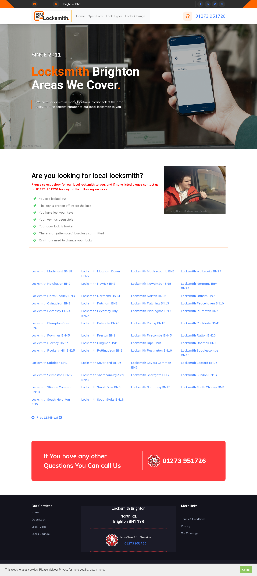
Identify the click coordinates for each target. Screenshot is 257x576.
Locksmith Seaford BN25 (199, 363)
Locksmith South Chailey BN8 (202, 387)
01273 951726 (210, 16)
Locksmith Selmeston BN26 (51, 375)
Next (55, 417)
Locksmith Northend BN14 (100, 296)
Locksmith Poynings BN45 (50, 335)
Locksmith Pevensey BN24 (50, 311)
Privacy (185, 526)
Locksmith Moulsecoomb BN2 (153, 271)
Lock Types (114, 16)
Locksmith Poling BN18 (148, 323)
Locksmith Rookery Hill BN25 (53, 350)
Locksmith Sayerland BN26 (101, 363)
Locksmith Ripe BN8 (146, 343)
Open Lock (95, 16)
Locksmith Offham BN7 (198, 296)
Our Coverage (189, 533)
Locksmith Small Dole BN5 (100, 387)
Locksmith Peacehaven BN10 (202, 303)
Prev (39, 417)
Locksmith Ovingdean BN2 (50, 303)
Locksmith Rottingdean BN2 (101, 350)
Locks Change (135, 16)
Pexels (37, 145)
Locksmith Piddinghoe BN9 (151, 311)
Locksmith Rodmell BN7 (198, 343)
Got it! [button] (246, 569)
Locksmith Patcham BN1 (99, 303)
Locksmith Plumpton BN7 (199, 311)
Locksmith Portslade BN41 (200, 323)
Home (80, 16)
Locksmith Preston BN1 (98, 335)
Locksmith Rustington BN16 (151, 350)
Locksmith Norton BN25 (148, 296)
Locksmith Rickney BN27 (49, 343)
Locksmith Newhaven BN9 (50, 284)
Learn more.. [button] (97, 569)
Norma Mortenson (186, 211)
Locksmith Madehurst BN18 (51, 271)
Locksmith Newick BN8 (98, 284)
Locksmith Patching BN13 (150, 303)
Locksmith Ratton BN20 (198, 335)
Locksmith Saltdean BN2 (49, 363)
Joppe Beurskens (21, 145)
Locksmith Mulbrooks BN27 (201, 271)
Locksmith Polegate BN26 (100, 323)
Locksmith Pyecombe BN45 (151, 335)
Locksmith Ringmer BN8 (99, 343)
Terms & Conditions (193, 519)
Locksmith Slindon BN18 (199, 375)
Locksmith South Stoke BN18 (102, 399)
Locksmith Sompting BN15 (150, 387)
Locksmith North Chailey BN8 (53, 296)
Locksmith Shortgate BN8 (150, 375)
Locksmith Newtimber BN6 (151, 284)
